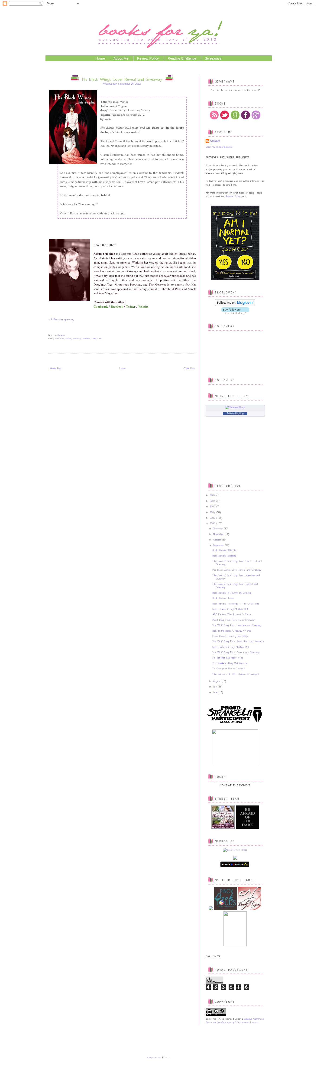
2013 (213, 517)
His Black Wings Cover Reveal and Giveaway (236, 569)
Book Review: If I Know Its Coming (231, 592)
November (219, 534)
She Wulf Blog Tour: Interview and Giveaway (237, 625)
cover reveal (59, 338)
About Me (120, 58)
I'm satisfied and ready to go (227, 657)
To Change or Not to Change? (228, 668)
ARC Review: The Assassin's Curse (231, 614)
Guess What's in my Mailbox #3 (230, 647)
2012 (213, 523)
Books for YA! (154, 1057)
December (218, 528)
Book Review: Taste (223, 598)
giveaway (77, 338)
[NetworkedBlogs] (235, 407)
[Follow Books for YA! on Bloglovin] (235, 305)
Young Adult (96, 338)
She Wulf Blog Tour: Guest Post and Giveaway (238, 641)
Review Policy (148, 58)
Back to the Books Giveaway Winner (231, 630)
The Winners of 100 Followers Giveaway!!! (235, 674)
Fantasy (68, 338)
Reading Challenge (182, 58)
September (219, 545)
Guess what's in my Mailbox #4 (230, 609)
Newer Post (55, 368)
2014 (213, 512)
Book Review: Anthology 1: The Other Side (235, 603)
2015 (213, 506)
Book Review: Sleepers (224, 555)
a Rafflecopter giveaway (61, 319)
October (217, 539)
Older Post (189, 368)
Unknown (215, 140)
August (217, 681)
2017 (213, 495)
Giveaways (213, 58)
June (216, 692)
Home (100, 58)
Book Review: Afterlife (224, 550)
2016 (213, 501)
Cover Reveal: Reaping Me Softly (230, 636)
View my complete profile (219, 146)
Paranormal (86, 338)
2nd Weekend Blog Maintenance (229, 663)
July (215, 686)
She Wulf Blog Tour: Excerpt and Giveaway (235, 652)
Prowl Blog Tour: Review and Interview (233, 619)
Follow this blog (235, 413)
